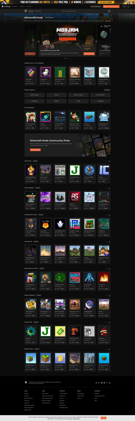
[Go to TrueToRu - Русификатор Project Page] (74, 227)
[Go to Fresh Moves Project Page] (45, 281)
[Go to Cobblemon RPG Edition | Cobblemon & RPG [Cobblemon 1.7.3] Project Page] (45, 200)
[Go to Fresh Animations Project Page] (30, 281)
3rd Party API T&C (46, 402)
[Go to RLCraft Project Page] (104, 308)
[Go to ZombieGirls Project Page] (104, 227)
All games (26, 393)
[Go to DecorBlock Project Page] (30, 76)
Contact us (79, 398)
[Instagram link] (96, 383)
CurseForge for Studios (100, 395)
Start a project (45, 393)
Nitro (96, 400)
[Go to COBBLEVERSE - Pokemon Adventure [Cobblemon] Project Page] (89, 308)
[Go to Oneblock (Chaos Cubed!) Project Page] (30, 361)
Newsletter (62, 400)
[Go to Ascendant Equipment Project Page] (30, 173)
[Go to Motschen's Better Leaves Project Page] (60, 281)
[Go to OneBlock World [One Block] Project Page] (104, 361)
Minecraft (26, 395)
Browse (15, 6)
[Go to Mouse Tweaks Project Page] (89, 335)
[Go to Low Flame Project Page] (45, 227)
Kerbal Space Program (29, 405)
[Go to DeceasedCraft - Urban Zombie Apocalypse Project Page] (45, 308)
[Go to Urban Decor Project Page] (45, 76)
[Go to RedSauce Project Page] (74, 200)
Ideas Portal (62, 395)
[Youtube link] (102, 383)
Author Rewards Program (47, 398)
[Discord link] (104, 383)
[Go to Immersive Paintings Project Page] (74, 76)
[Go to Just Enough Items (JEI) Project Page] (74, 173)
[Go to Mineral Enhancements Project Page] (104, 200)
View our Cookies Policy (74, 418)
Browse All (38, 11)
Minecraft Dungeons (28, 407)
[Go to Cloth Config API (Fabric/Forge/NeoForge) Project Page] (60, 335)
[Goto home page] (6, 6)
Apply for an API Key (46, 400)
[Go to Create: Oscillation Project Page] (89, 173)
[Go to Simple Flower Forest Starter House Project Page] (74, 254)
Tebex (96, 398)
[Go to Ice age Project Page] (104, 173)
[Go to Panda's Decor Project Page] (89, 76)
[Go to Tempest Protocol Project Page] (104, 120)
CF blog (61, 398)
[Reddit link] (110, 383)
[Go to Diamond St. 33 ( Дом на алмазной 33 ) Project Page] (104, 254)
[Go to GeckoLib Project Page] (30, 335)
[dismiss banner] (133, 2)
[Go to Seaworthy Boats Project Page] (60, 120)
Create (22, 6)
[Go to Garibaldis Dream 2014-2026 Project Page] (30, 254)
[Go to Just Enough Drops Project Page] (60, 173)
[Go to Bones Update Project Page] (45, 173)
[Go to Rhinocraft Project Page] (89, 200)
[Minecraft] (25, 11)
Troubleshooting (80, 395)
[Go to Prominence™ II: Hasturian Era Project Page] (74, 308)
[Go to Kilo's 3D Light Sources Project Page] (30, 227)
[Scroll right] (109, 161)
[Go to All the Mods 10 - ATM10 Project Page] (30, 308)
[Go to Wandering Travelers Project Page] (89, 227)
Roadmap (62, 402)
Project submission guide (47, 395)
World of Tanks (27, 409)
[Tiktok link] (99, 383)
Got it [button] (103, 418)
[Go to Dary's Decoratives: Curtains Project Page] (60, 76)
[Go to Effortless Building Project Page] (104, 76)
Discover (31, 11)
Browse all (107, 90)
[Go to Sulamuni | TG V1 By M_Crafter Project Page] (45, 254)
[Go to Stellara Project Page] (45, 120)
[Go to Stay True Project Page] (74, 281)
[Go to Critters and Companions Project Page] (30, 120)
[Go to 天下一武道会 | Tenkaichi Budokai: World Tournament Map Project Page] (60, 254)
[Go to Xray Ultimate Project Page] (89, 281)
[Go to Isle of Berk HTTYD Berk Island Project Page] (74, 361)
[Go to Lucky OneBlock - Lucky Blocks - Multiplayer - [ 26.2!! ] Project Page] (60, 361)
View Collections (35, 149)
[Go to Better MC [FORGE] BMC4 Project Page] (60, 308)
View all (35, 161)
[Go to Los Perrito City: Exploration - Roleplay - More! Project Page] (89, 361)
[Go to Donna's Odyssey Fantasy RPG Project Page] (30, 200)
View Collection (85, 53)
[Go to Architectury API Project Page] (74, 335)
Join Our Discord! (63, 393)
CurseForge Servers (64, 407)
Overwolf (97, 393)
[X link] (107, 383)
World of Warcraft (28, 398)
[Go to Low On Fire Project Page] (104, 281)
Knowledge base (80, 393)
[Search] (109, 11)
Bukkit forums (63, 405)
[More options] (132, 6)
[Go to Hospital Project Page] (89, 254)
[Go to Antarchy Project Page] (89, 120)
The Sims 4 (26, 400)
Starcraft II (26, 402)
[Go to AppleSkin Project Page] (104, 335)
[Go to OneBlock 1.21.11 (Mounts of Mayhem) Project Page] (45, 361)
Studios (29, 6)
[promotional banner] (67, 2)
